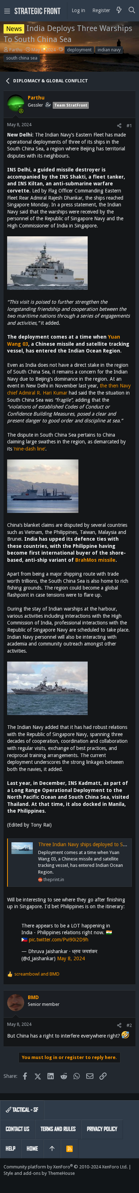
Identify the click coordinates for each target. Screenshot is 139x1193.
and (37, 974)
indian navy (109, 49)
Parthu (15, 49)
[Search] (132, 10)
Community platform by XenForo (66, 1166)
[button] (7, 10)
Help (10, 1148)
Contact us (17, 1129)
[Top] (52, 1148)
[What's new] (119, 10)
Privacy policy (102, 1129)
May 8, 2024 (71, 958)
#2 (129, 1025)
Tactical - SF (24, 1109)
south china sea (21, 58)
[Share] (119, 125)
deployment (79, 49)
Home (32, 1148)
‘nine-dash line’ (29, 449)
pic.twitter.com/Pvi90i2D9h (58, 939)
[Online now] (21, 111)
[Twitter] (7, 1182)
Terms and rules (58, 1129)
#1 (129, 125)
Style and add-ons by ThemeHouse (39, 1173)
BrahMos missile (95, 560)
